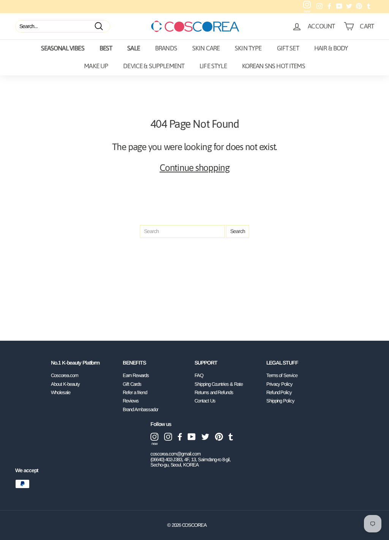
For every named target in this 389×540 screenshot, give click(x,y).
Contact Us (204, 401)
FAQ (198, 375)
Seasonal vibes (62, 48)
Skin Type (248, 48)
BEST (106, 48)
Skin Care (206, 48)
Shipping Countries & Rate (218, 384)
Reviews (131, 401)
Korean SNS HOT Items (273, 66)
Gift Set (288, 48)
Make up (96, 66)
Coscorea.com (64, 375)
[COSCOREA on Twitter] (205, 437)
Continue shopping (194, 167)
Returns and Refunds (213, 392)
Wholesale (60, 392)
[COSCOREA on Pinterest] (219, 437)
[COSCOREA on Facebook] (180, 437)
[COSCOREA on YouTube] (192, 437)
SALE (133, 48)
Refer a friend (135, 392)
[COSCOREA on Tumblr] (231, 437)
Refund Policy (279, 392)
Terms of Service (281, 375)
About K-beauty (65, 384)
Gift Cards (132, 384)
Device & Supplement (153, 66)
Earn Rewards (136, 375)
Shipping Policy (280, 401)
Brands (166, 48)
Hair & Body (331, 48)
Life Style (213, 66)
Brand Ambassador (140, 409)
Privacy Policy (279, 384)
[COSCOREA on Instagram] (168, 437)
